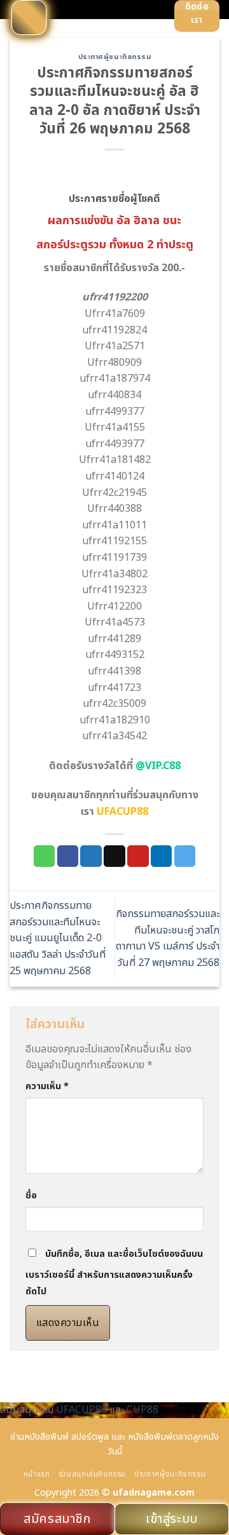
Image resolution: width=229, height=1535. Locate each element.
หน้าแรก (37, 1474)
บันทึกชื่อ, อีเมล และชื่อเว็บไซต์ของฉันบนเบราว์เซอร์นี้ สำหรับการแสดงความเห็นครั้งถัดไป (114, 1272)
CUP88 (142, 1410)
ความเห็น (47, 1086)
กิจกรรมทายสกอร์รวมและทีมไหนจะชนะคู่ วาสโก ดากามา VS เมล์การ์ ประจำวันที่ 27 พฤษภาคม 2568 (167, 938)
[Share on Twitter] (91, 856)
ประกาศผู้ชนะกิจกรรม (114, 56)
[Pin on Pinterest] (138, 856)
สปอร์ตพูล (90, 1437)
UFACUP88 (81, 1410)
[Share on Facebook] (68, 856)
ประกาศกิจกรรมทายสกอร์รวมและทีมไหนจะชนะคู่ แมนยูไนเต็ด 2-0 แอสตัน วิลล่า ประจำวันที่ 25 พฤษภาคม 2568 (58, 938)
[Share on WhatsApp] (44, 856)
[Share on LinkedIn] (161, 856)
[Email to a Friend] (114, 856)
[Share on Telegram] (185, 856)
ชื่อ (31, 1195)
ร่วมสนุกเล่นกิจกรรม (92, 1474)
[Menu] (28, 17)
